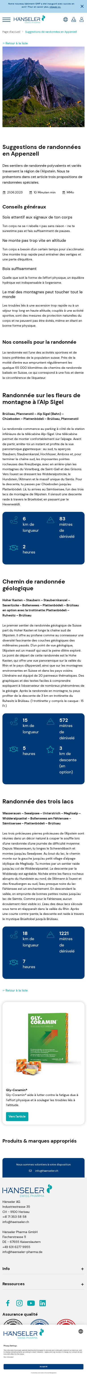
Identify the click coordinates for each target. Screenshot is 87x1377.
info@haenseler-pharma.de (22, 1252)
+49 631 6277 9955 (16, 1247)
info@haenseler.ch (46, 1171)
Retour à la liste (17, 43)
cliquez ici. (55, 6)
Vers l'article (17, 1116)
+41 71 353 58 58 (14, 1217)
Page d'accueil (11, 32)
